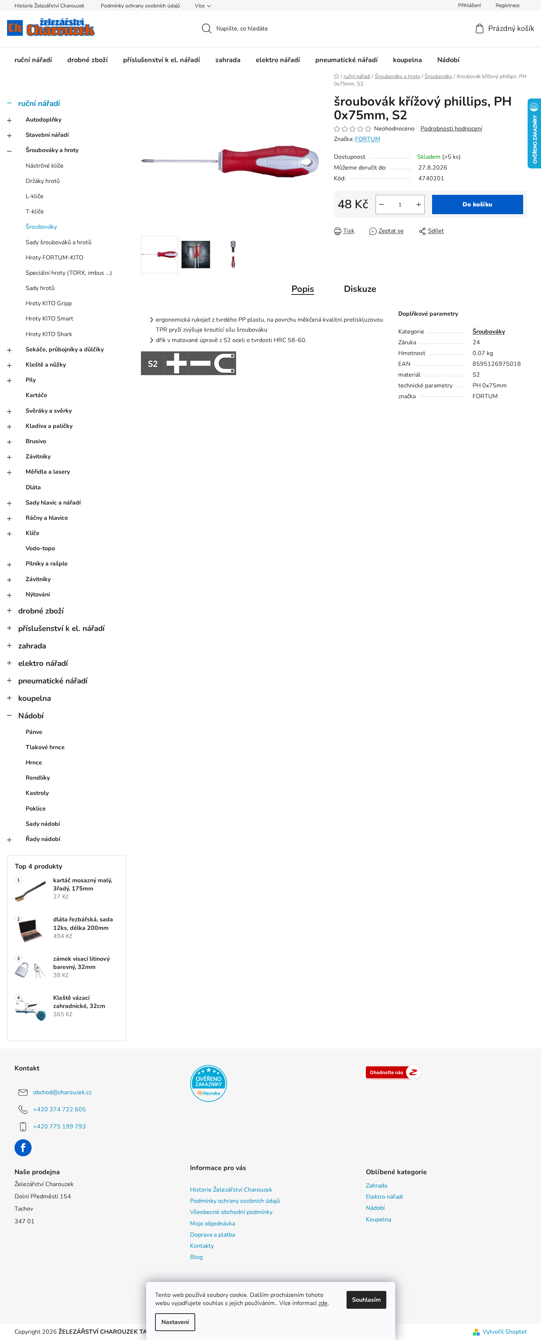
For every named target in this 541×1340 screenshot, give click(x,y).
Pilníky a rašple (47, 564)
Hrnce (34, 762)
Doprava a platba (212, 1235)
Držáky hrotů (43, 181)
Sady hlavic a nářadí (53, 503)
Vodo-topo (40, 548)
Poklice (36, 809)
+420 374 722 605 (59, 1109)
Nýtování (38, 594)
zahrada (32, 646)
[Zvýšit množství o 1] (418, 204)
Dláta (33, 487)
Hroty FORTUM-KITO (54, 258)
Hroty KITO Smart (49, 319)
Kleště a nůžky (46, 365)
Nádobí (31, 716)
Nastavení (175, 1322)
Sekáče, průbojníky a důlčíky (65, 349)
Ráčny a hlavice (47, 518)
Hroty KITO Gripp (49, 303)
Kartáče (36, 395)
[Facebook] (23, 1147)
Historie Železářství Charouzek (49, 5)
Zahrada (376, 1186)
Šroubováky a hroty (52, 150)
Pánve (34, 732)
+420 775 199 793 (59, 1126)
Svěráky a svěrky (49, 411)
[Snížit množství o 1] (381, 204)
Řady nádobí (43, 839)
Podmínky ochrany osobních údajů (140, 5)
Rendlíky (38, 778)
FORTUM (367, 139)
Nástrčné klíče (45, 166)
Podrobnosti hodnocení (451, 129)
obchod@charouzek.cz (62, 1092)
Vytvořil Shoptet (505, 1332)
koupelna (34, 698)
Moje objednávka (212, 1224)
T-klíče (35, 211)
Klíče (32, 533)
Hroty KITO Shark (49, 334)
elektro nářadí (43, 663)
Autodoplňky (43, 120)
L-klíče (35, 196)
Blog (196, 1257)
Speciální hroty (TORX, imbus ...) (69, 273)
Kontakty (202, 1246)
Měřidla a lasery (48, 472)
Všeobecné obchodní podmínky (231, 1212)
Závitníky (38, 456)
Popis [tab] (303, 289)
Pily (31, 380)
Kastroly (37, 793)
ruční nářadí (39, 103)
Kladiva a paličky (49, 426)
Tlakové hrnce (45, 747)
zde (323, 1303)
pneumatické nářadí (52, 681)
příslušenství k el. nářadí (61, 628)
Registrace (507, 5)
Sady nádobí (43, 824)
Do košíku (477, 204)
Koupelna (378, 1219)
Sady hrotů (40, 288)
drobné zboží (41, 611)
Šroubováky (41, 227)
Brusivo (36, 441)
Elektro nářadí (384, 1197)
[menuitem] (33, 60)
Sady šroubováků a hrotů (58, 242)
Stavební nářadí (47, 135)
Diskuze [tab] (360, 289)
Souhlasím (366, 1300)
